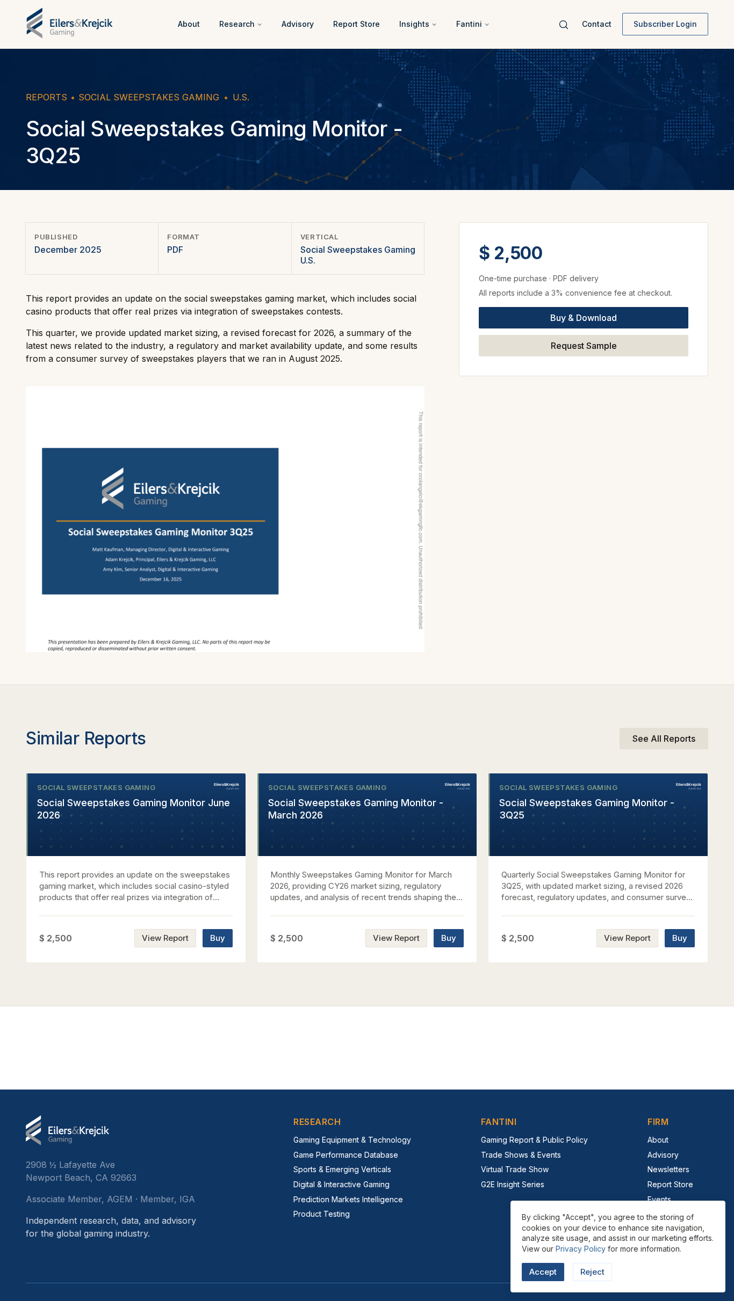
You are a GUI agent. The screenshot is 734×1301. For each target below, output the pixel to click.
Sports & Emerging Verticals (342, 1169)
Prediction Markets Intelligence (348, 1199)
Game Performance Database (345, 1154)
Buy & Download (583, 317)
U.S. (241, 97)
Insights (414, 23)
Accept (543, 1272)
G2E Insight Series (512, 1184)
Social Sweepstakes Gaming (148, 97)
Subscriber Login (665, 23)
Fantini (469, 23)
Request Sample (584, 345)
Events (659, 1199)
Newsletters (668, 1169)
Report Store (356, 23)
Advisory (298, 23)
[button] (241, 24)
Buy (217, 938)
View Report (165, 938)
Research (237, 23)
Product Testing (321, 1213)
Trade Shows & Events (521, 1154)
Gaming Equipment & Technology (352, 1139)
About (189, 23)
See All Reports (663, 738)
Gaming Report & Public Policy (534, 1139)
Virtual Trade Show (515, 1169)
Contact (596, 23)
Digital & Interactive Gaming (341, 1184)
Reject (592, 1272)
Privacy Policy (581, 1248)
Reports (46, 97)
